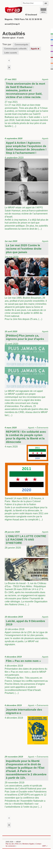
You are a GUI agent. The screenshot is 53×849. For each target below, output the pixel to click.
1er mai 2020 (26, 280)
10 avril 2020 (26, 373)
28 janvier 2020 (26, 568)
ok (46, 3)
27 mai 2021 (26, 102)
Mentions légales (28, 844)
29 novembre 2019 (26, 781)
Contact (38, 844)
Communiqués (21, 44)
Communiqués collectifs (15, 49)
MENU (43, 12)
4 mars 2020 (26, 473)
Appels (34, 49)
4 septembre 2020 (26, 183)
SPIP (44, 846)
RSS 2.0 (18, 844)
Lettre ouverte (10, 53)
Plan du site (10, 844)
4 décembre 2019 (26, 675)
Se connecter (10, 846)
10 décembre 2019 (26, 631)
